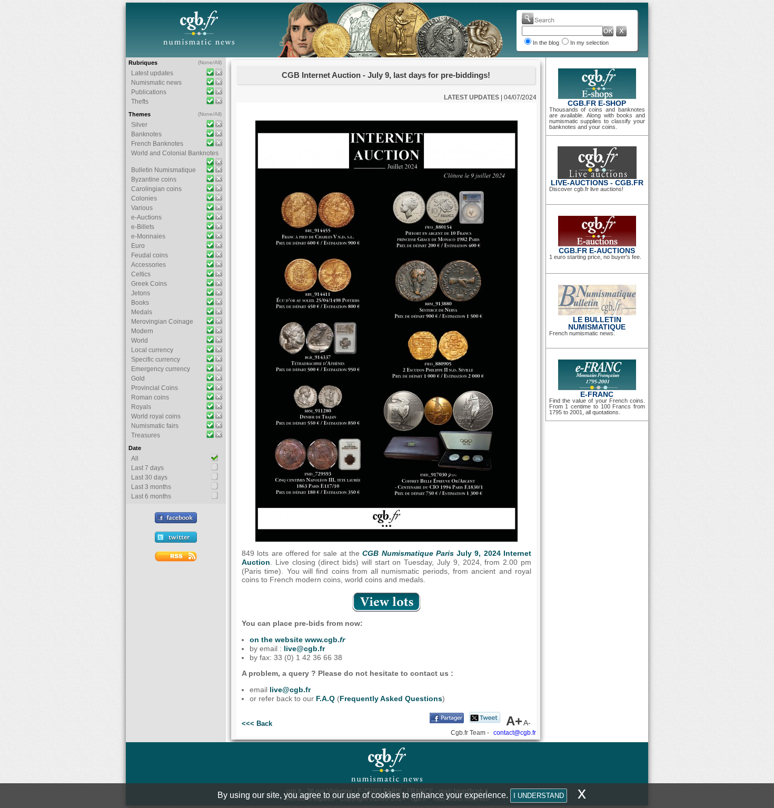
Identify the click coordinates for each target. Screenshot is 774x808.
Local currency (152, 350)
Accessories (148, 264)
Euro (138, 246)
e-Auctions (146, 217)
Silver (139, 124)
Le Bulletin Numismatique (597, 323)
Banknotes (146, 134)
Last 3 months (151, 487)
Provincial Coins (154, 388)
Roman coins (150, 397)
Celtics (141, 274)
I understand (538, 796)
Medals (141, 312)
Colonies (144, 198)
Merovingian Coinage (162, 321)
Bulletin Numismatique (163, 170)
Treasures (145, 435)
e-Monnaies (148, 236)
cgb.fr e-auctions (597, 250)
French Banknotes (157, 143)
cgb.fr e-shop (597, 103)
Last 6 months (151, 496)
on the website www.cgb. (297, 639)
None (206, 62)
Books (140, 302)
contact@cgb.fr (514, 732)
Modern (142, 331)
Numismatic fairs (154, 426)
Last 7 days (147, 468)
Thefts (139, 101)
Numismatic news (156, 82)
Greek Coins (149, 283)
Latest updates (152, 73)
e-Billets (142, 227)
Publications (148, 92)
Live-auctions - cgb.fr (597, 182)
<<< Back (257, 723)
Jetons (140, 293)
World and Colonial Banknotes (175, 153)
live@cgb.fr (304, 648)
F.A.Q (325, 698)
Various (142, 208)
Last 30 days (149, 477)
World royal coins (156, 416)
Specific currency (155, 359)
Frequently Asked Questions (391, 698)
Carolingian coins (156, 189)
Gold (138, 378)
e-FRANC (596, 394)
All (217, 62)
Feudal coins (149, 255)
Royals (141, 407)
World (139, 340)
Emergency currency (160, 369)
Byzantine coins (153, 179)
